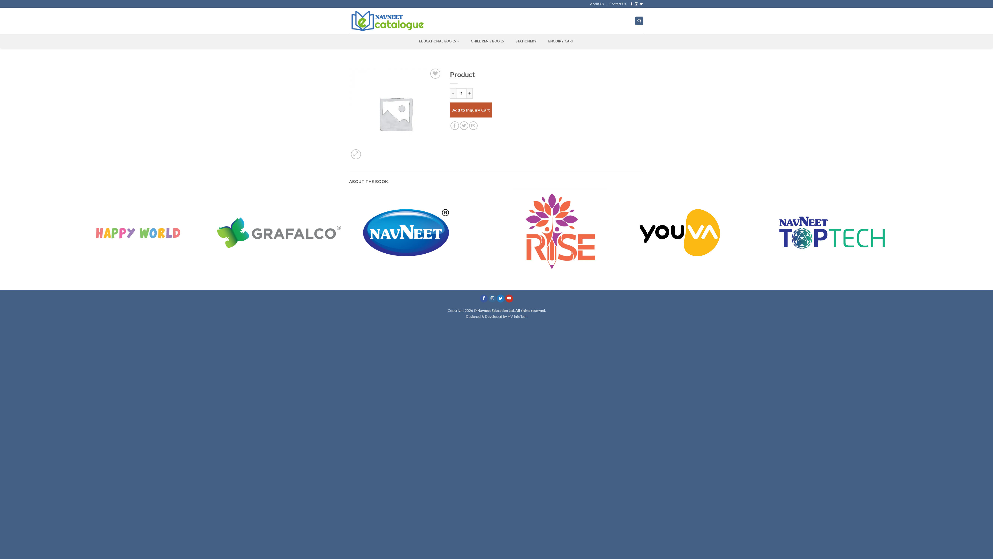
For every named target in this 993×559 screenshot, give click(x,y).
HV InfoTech (518, 316)
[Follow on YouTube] (509, 299)
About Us (597, 4)
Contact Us (618, 4)
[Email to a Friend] (473, 125)
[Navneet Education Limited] (431, 21)
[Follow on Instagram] (636, 4)
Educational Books (437, 41)
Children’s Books (487, 41)
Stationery (526, 41)
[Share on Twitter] (464, 125)
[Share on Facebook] (454, 125)
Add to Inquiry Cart (471, 110)
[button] (356, 154)
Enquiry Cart (561, 41)
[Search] (639, 21)
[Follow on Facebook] (631, 4)
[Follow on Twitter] (641, 4)
